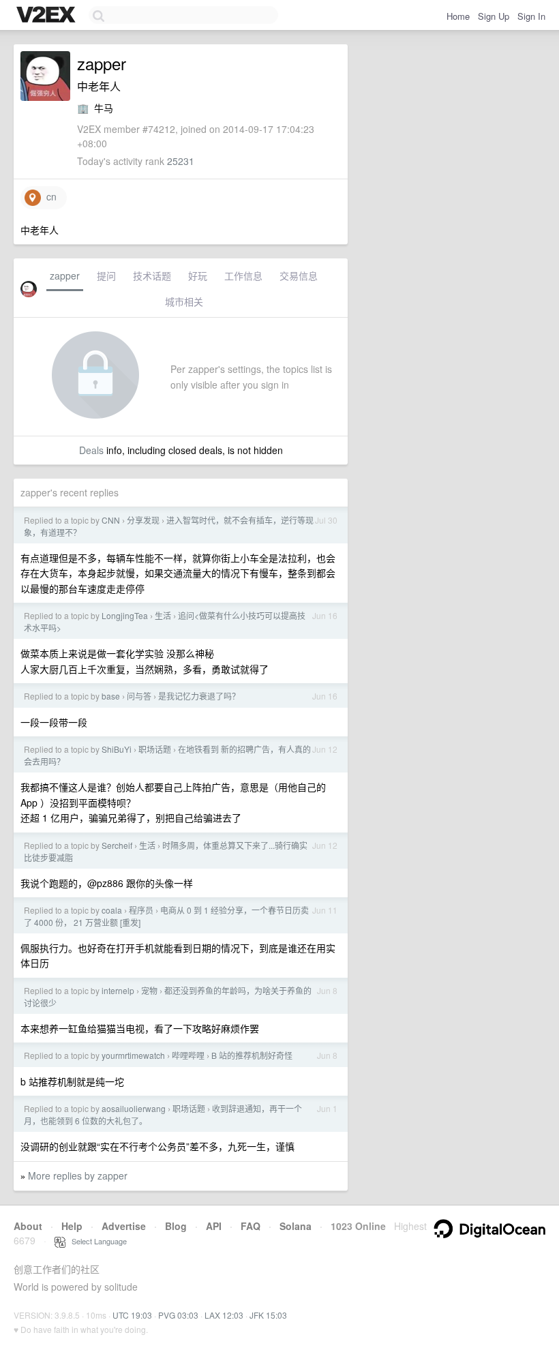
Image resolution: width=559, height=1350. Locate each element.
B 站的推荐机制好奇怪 (251, 1055)
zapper (65, 275)
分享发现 (143, 520)
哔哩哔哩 (188, 1055)
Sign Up (493, 16)
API (214, 1226)
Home (458, 16)
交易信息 (299, 275)
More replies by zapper (77, 1175)
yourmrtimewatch (133, 1055)
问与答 (139, 696)
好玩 (197, 275)
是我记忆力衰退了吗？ (199, 696)
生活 (163, 615)
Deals (91, 450)
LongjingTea (125, 615)
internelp (118, 990)
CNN (111, 520)
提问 (106, 275)
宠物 (149, 990)
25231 (180, 161)
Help (71, 1226)
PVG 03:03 (178, 1315)
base (111, 696)
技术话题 (152, 275)
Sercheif (117, 845)
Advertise (124, 1226)
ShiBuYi (117, 749)
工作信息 (243, 275)
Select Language (96, 1240)
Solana (296, 1226)
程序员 (141, 910)
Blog (176, 1226)
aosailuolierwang (134, 1108)
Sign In (531, 16)
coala (112, 910)
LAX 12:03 (224, 1315)
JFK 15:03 (268, 1315)
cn (49, 196)
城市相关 (184, 301)
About (28, 1226)
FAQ (250, 1226)
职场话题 (154, 749)
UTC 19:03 (132, 1315)
